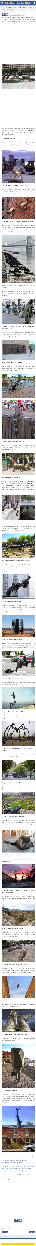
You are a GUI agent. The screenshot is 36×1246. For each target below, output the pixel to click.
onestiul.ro (8, 1177)
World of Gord (22, 1170)
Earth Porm (8, 1166)
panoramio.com (5, 1175)
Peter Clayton (5, 1170)
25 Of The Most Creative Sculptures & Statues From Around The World (17, 8)
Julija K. (22, 1168)
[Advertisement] (18, 45)
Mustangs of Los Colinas (23, 1166)
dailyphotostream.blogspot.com (9, 1172)
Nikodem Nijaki (16, 1168)
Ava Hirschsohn (8, 1168)
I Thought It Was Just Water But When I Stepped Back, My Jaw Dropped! (18, 1156)
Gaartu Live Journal (13, 1170)
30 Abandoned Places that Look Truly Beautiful (13, 1162)
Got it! (18, 1244)
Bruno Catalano (13, 1175)
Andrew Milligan (6, 1179)
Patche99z (20, 1177)
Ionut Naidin (14, 1177)
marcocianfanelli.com (22, 1172)
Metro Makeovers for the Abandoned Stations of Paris (14, 1158)
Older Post (32, 1232)
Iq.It (31, 1168)
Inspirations (8, 1228)
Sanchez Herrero (27, 1175)
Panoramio (27, 1168)
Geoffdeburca (13, 1179)
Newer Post (5, 1232)
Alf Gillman (20, 1175)
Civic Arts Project (27, 1177)
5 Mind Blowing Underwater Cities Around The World (14, 1160)
